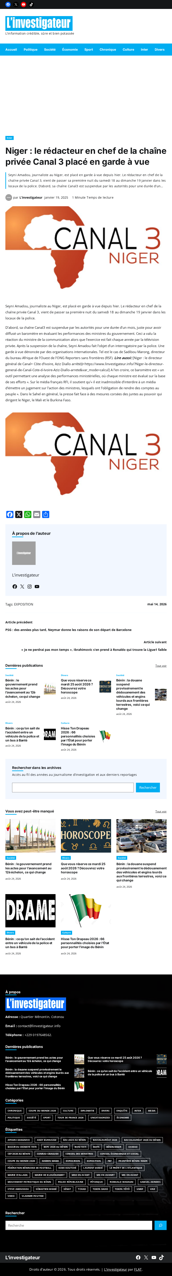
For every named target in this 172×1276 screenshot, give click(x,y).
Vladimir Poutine (33, 1195)
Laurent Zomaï (92, 1167)
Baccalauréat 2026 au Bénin (142, 1139)
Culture (65, 722)
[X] (16, 4)
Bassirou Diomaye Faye (22, 1146)
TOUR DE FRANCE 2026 (71, 1117)
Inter (9, 137)
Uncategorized (100, 1117)
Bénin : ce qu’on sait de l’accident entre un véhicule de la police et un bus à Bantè (22, 734)
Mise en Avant (81, 1174)
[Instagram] (29, 586)
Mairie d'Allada (18, 1174)
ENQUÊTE (121, 1110)
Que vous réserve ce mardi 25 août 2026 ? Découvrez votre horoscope (77, 686)
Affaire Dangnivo (19, 1139)
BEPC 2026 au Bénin (56, 1146)
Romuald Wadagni (121, 1181)
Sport (47, 1117)
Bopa (96, 1146)
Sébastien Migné (46, 1189)
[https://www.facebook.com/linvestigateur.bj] (138, 1257)
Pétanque (96, 1181)
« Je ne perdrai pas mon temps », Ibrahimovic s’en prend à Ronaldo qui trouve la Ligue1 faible (94, 649)
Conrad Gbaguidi (48, 1153)
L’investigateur (30, 197)
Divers (64, 675)
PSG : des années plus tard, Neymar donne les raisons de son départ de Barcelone (68, 630)
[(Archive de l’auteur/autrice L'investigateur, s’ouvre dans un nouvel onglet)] (8, 199)
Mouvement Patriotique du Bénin (29, 1181)
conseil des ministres (79, 1153)
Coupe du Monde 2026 (42, 1110)
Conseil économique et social (119, 1153)
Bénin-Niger (113, 1146)
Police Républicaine (70, 1181)
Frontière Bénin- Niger (133, 1160)
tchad (82, 1189)
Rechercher (148, 787)
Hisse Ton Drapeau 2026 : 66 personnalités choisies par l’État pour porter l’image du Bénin (78, 736)
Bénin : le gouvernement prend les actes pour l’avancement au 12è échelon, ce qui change (22, 688)
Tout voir (161, 666)
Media (151, 1110)
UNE (152, 1189)
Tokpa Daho (100, 1189)
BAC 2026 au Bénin (74, 1139)
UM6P (140, 1189)
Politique (14, 1117)
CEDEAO (133, 1146)
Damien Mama (50, 1160)
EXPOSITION (23, 604)
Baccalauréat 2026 (105, 1139)
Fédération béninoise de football (30, 1167)
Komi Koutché (67, 1167)
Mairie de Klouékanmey (50, 1174)
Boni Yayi (80, 1146)
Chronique (15, 1110)
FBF (110, 1160)
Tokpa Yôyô (122, 1189)
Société (9, 675)
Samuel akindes (150, 1181)
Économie (123, 1117)
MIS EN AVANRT (106, 1174)
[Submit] (161, 1225)
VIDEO (11, 1195)
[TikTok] (31, 4)
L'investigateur (22, 1257)
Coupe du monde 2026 (21, 1160)
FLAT (138, 1269)
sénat (67, 1189)
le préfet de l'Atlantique (126, 1167)
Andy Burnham (46, 1139)
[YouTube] (23, 4)
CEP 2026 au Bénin (19, 1153)
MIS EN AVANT (130, 1174)
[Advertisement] (86, 93)
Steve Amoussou (18, 1189)
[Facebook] (8, 4)
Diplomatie (88, 1110)
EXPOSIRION (73, 1160)
